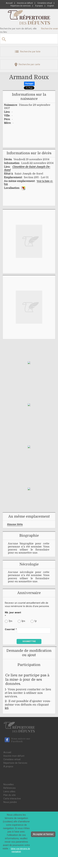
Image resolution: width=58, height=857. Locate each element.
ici (6, 708)
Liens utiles (9, 791)
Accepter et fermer (43, 834)
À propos (39, 6)
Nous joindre (10, 802)
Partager (29, 84)
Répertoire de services (20, 6)
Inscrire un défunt (25, 3)
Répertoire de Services (15, 762)
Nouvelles (8, 784)
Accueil (9, 3)
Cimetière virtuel (44, 3)
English (50, 6)
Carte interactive (12, 798)
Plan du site (9, 795)
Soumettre (29, 641)
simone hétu (15, 524)
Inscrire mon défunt (13, 755)
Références (9, 788)
